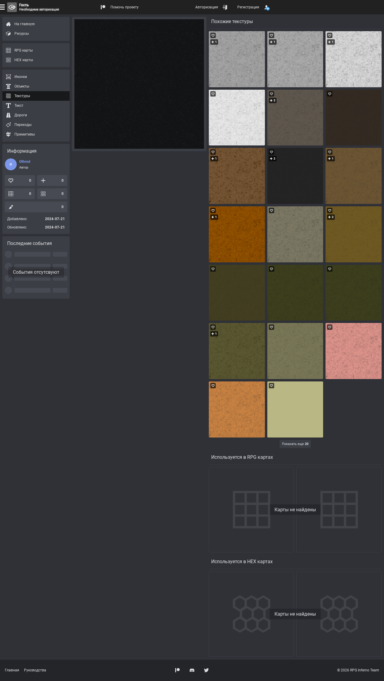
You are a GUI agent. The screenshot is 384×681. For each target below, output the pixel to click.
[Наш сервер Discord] (192, 670)
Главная (12, 670)
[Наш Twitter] (206, 670)
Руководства (35, 670)
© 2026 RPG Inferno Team (358, 670)
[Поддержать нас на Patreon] (178, 670)
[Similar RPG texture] (237, 59)
